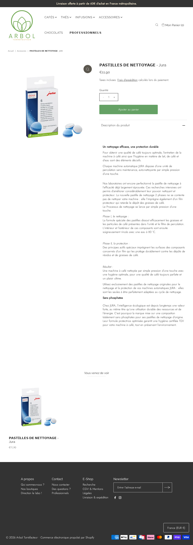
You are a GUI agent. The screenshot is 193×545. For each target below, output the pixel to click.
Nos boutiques (29, 489)
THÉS (65, 17)
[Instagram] (120, 498)
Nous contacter (61, 485)
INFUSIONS (83, 17)
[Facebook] (115, 498)
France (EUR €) (176, 528)
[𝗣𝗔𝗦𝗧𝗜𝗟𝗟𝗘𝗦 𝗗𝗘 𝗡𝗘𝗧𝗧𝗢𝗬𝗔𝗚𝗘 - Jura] (36, 407)
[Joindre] (167, 487)
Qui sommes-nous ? (32, 485)
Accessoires (21, 50)
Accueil (11, 50)
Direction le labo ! (31, 493)
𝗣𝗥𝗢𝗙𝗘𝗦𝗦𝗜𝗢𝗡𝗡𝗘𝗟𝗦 (86, 32)
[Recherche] (157, 25)
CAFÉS (49, 17)
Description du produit (115, 125)
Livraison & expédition (95, 497)
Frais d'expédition (127, 80)
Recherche (89, 485)
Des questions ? (61, 489)
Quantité (103, 90)
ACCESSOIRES (109, 17)
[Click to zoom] (87, 69)
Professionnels (60, 493)
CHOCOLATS (53, 32)
